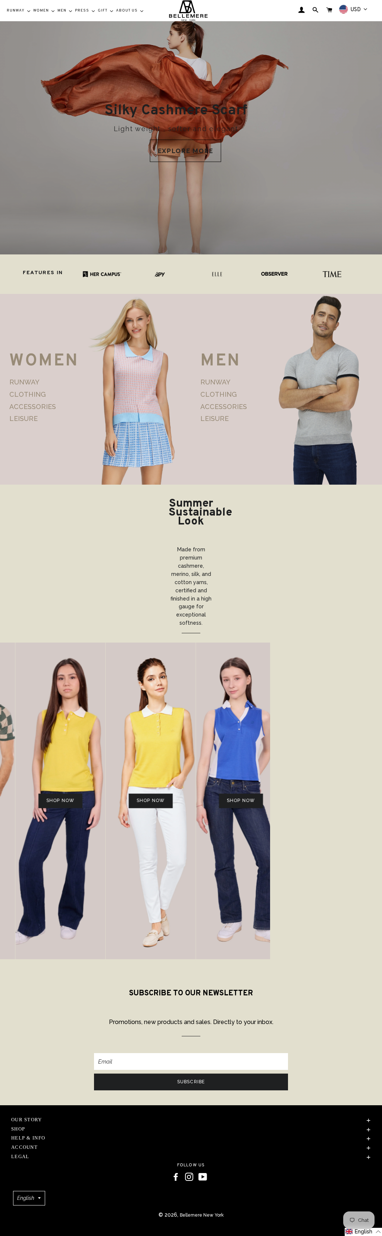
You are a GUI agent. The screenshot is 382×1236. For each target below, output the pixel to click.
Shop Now (37, 800)
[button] (363, 1232)
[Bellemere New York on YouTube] (202, 1177)
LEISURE (23, 418)
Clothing (27, 394)
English (25, 1198)
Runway (24, 382)
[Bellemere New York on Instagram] (189, 1177)
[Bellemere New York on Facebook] (176, 1177)
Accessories (32, 407)
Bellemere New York (202, 1215)
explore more (185, 151)
